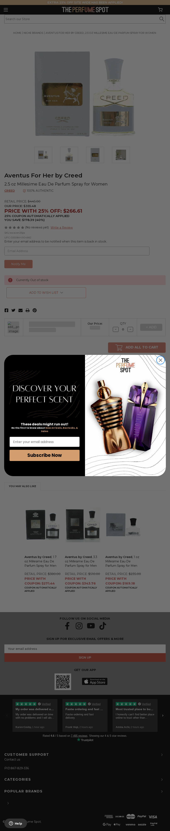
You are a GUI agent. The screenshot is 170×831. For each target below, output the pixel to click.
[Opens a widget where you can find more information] (15, 824)
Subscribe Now (44, 455)
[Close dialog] (160, 360)
